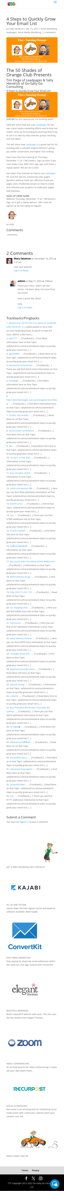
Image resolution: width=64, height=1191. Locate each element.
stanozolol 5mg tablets (21, 769)
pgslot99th (14, 353)
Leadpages (41, 124)
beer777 (13, 338)
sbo (10, 446)
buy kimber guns (18, 757)
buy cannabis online (20, 473)
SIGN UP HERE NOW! (17, 196)
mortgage (13, 380)
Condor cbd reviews (19, 415)
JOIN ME (10, 119)
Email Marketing (49, 28)
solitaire (14, 696)
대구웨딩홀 (15, 726)
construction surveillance (21, 430)
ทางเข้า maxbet (17, 530)
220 (12, 796)
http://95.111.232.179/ (21, 592)
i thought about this (20, 653)
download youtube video (22, 669)
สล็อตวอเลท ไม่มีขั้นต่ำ (20, 742)
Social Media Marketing (29, 32)
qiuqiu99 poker (17, 784)
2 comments (49, 32)
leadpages (11, 32)
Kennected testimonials (20, 365)
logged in (24, 821)
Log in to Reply (21, 270)
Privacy (35, 1170)
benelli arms (16, 503)
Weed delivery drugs (20, 576)
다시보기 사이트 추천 (20, 457)
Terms (24, 1170)
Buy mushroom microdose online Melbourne (32, 561)
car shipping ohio (18, 607)
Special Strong (17, 684)
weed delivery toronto (21, 638)
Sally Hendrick (16, 28)
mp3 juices (15, 623)
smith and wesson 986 (21, 488)
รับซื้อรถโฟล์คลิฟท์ (18, 546)
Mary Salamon (22, 258)
